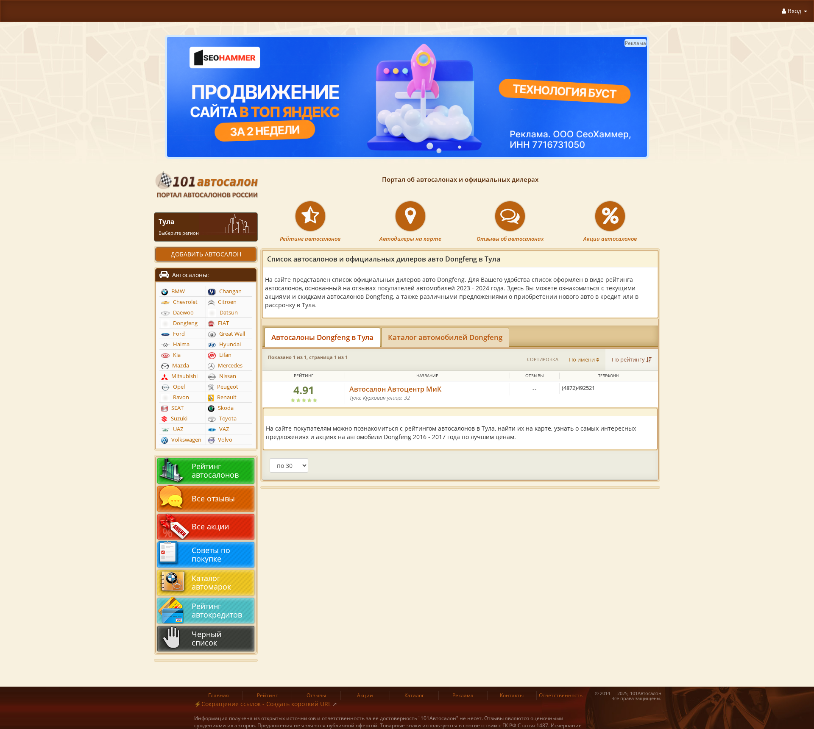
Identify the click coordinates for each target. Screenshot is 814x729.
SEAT (177, 408)
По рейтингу (629, 359)
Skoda (225, 408)
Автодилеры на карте (410, 238)
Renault (226, 397)
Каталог (414, 695)
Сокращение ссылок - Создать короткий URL (266, 704)
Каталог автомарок (211, 582)
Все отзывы (213, 498)
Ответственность (561, 695)
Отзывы (316, 695)
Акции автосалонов (610, 238)
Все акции (210, 526)
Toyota (227, 418)
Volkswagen (185, 439)
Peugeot (227, 386)
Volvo (224, 439)
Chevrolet (185, 302)
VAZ (223, 429)
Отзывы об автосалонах (510, 238)
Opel (178, 386)
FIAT (223, 323)
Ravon (180, 397)
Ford (178, 333)
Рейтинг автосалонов (310, 238)
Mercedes (230, 365)
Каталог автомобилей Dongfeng (445, 337)
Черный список (206, 638)
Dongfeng (185, 323)
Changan (230, 291)
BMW (177, 291)
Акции (365, 695)
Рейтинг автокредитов (217, 610)
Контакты (512, 695)
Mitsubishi (184, 376)
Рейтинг (267, 695)
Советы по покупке (211, 554)
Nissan (227, 376)
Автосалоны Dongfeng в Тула (322, 337)
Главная (218, 695)
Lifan (224, 355)
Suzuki (178, 418)
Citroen (227, 302)
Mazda (180, 365)
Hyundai (229, 344)
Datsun (228, 312)
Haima (181, 344)
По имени (582, 359)
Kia (176, 355)
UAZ (177, 429)
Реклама (463, 695)
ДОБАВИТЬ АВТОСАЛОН (206, 254)
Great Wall (231, 333)
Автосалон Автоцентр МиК (395, 389)
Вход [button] (794, 11)
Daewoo (183, 312)
